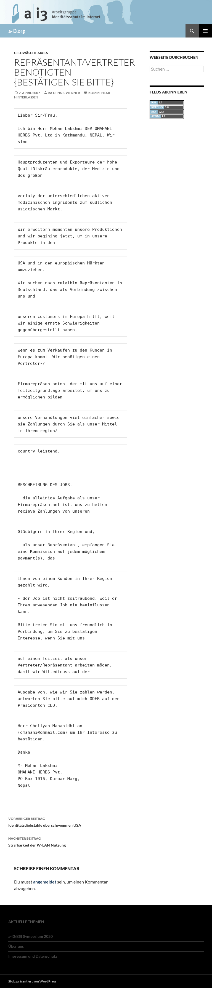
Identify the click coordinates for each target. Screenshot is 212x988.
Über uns (16, 946)
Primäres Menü (205, 31)
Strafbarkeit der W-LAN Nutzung (37, 841)
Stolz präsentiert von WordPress (32, 981)
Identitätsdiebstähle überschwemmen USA (44, 822)
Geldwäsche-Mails (31, 53)
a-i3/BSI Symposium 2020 (30, 936)
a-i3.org (16, 31)
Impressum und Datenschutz (32, 956)
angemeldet (44, 881)
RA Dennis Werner (64, 93)
